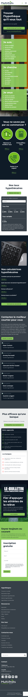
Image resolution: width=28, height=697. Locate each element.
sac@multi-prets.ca (6, 671)
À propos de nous (5, 642)
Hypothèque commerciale (7, 600)
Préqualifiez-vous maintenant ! (14, 425)
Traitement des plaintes (6, 647)
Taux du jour (4, 625)
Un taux (7, 70)
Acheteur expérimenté (10, 51)
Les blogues (8, 80)
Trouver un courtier (10, 95)
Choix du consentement (11, 694)
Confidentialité (19, 694)
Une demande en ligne (10, 103)
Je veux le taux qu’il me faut (14, 28)
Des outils (7, 83)
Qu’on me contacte (10, 97)
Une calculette (8, 72)
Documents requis (5, 611)
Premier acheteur (9, 45)
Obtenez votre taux (14, 193)
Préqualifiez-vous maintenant (8, 627)
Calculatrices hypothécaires (8, 595)
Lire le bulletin (14, 514)
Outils (2, 616)
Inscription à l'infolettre (6, 645)
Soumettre (7, 571)
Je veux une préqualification (14, 31)
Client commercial (9, 58)
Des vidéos (7, 82)
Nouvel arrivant (9, 47)
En (22, 3)
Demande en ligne (5, 593)
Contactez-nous (5, 635)
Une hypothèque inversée (11, 76)
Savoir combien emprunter (12, 101)
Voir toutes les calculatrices (14, 304)
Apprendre (3, 607)
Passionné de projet (10, 55)
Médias (3, 618)
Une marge (7, 74)
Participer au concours (10, 107)
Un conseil (7, 78)
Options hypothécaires (6, 598)
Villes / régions (4, 614)
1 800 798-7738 (10, 666)
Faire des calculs (9, 99)
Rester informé (9, 105)
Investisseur (8, 49)
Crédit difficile (8, 53)
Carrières (3, 640)
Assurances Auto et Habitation (8, 609)
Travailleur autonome (10, 56)
